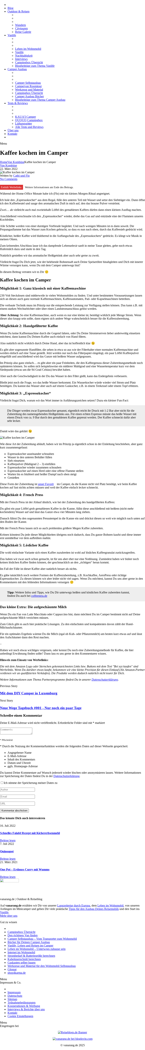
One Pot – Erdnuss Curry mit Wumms (24, 869)
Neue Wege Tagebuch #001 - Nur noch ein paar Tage (40, 708)
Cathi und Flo (21, 175)
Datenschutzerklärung (105, 679)
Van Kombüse (15, 162)
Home (3, 162)
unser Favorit (46, 484)
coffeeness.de (39, 595)
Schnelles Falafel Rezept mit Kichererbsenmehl (30, 833)
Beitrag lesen (7, 840)
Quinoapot (7, 851)
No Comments (8, 179)
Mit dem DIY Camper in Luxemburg (28, 693)
